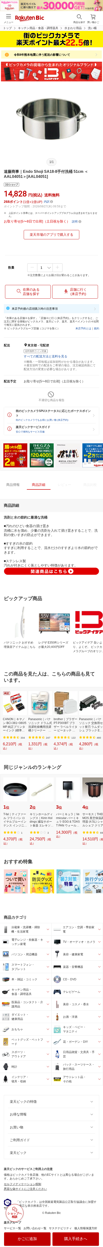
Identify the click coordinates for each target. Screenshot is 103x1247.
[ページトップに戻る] (96, 1231)
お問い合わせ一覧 (34, 1228)
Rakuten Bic (29, 18)
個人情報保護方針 (85, 1228)
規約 (96, 328)
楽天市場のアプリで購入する (51, 234)
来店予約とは (83, 328)
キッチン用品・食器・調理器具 (38, 28)
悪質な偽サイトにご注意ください (25, 1189)
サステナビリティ (60, 1228)
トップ (7, 28)
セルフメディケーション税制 (22, 1184)
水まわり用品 (73, 28)
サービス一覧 (12, 1228)
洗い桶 (92, 28)
